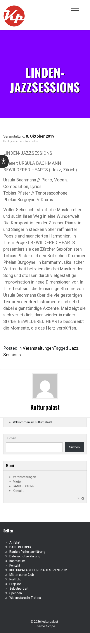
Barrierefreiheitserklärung (27, 551)
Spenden (15, 593)
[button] (4, 161)
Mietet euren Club (21, 574)
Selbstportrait (18, 588)
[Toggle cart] (84, 6)
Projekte (15, 584)
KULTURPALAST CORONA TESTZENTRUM (38, 570)
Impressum (17, 561)
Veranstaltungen (38, 348)
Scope (50, 626)
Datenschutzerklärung (24, 556)
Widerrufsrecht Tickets (25, 597)
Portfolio (15, 579)
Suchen (11, 438)
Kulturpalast (31, 141)
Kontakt (18, 491)
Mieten (17, 481)
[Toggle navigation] (74, 8)
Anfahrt (14, 542)
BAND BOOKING (23, 486)
